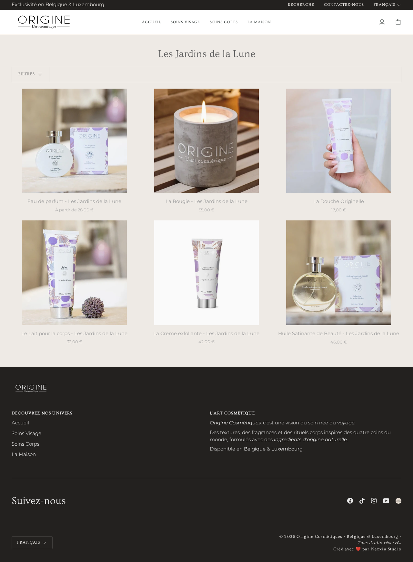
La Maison (24, 454)
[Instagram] (374, 501)
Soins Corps (25, 444)
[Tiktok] (362, 501)
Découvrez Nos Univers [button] (42, 413)
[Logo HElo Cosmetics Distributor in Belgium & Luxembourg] (398, 501)
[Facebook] (350, 501)
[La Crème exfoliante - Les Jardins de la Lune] (206, 272)
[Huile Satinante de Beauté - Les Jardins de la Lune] (338, 272)
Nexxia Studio (386, 549)
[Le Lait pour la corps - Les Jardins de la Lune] (74, 272)
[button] (185, 22)
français (384, 5)
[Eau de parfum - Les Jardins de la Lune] (74, 141)
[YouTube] (386, 501)
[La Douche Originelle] (338, 141)
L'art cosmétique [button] (232, 413)
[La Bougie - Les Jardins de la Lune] (206, 141)
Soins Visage (26, 433)
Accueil (20, 423)
